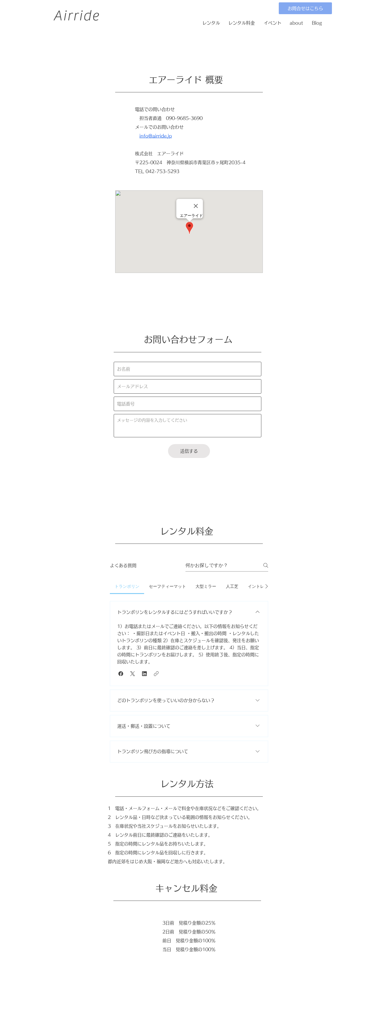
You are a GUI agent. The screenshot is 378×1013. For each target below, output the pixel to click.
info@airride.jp (155, 136)
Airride (76, 15)
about (296, 23)
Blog (317, 23)
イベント (272, 23)
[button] (120, 673)
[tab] (127, 586)
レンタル (211, 23)
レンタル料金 (241, 23)
